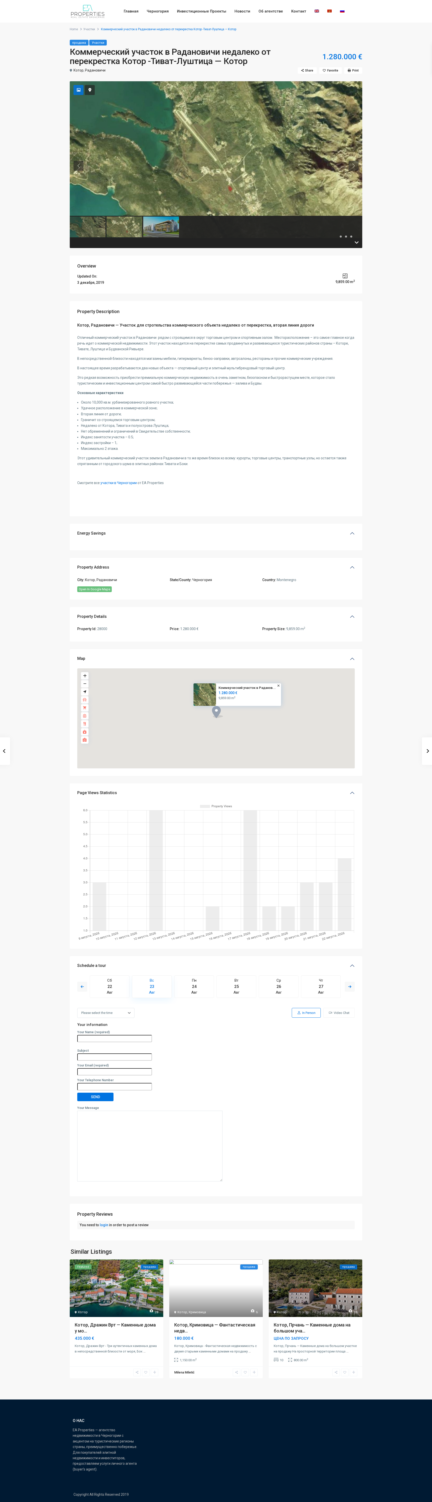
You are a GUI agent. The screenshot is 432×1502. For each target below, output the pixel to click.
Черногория (158, 11)
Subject (83, 1050)
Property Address (93, 567)
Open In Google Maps (94, 589)
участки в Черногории (118, 483)
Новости (242, 11)
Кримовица (197, 1312)
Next (350, 987)
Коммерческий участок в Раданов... (247, 688)
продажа (79, 43)
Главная (131, 11)
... (144, 1351)
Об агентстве (270, 11)
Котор (79, 70)
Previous (82, 987)
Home (74, 29)
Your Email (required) (93, 1065)
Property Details (92, 616)
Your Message (88, 1108)
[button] (217, 712)
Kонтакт (298, 11)
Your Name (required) (93, 1032)
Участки (89, 29)
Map (81, 658)
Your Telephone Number (95, 1080)
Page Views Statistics (97, 792)
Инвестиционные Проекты (201, 11)
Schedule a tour (91, 965)
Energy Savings (91, 533)
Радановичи (95, 70)
